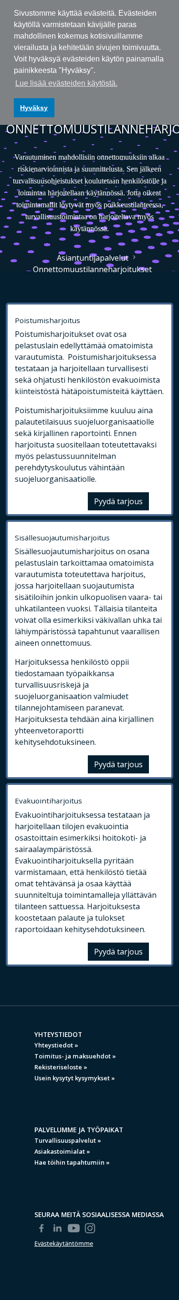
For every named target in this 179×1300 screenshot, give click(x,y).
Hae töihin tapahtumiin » (72, 1162)
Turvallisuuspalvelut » (67, 1140)
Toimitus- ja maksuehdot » (75, 1056)
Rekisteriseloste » (60, 1067)
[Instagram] (90, 1228)
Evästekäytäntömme (63, 1243)
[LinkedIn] (58, 1228)
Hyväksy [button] (34, 108)
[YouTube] (74, 1228)
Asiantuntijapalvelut (92, 258)
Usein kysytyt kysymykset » (74, 1078)
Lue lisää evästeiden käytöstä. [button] (66, 83)
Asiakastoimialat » (62, 1151)
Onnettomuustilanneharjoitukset (92, 269)
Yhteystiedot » (56, 1045)
